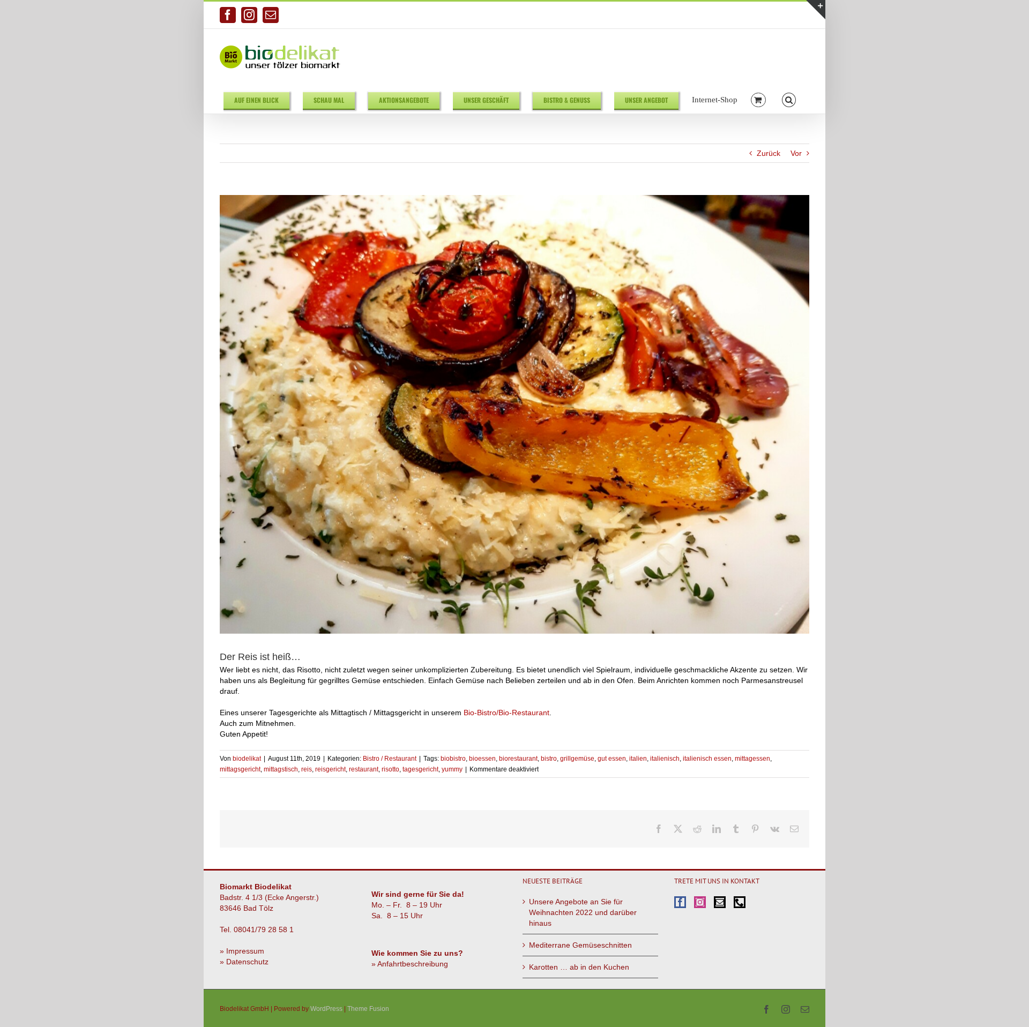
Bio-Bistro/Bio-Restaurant (506, 712)
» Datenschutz (244, 961)
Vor (796, 153)
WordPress (326, 1009)
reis (306, 769)
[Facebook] (680, 902)
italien (638, 758)
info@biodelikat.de (782, 15)
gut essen (612, 758)
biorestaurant (518, 758)
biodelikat (247, 758)
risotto (390, 769)
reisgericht (330, 769)
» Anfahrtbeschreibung (409, 963)
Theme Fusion (368, 1009)
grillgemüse (577, 758)
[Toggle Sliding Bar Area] (815, 9)
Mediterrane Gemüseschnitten (580, 945)
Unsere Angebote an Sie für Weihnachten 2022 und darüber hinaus (583, 912)
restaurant (363, 769)
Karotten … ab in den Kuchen (579, 967)
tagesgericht (420, 769)
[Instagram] (700, 902)
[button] (789, 99)
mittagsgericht (240, 769)
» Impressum (242, 951)
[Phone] (739, 902)
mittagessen (752, 758)
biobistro (453, 758)
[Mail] (720, 902)
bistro (549, 758)
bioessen (482, 758)
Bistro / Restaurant (389, 758)
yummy (452, 769)
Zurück (768, 153)
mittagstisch (281, 769)
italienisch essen (707, 758)
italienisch (665, 758)
